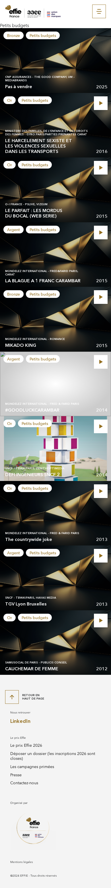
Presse (16, 775)
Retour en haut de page (33, 696)
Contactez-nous (24, 783)
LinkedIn (20, 721)
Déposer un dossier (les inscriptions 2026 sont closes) (52, 756)
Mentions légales (21, 862)
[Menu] (99, 11)
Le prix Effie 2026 (26, 745)
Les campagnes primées (32, 766)
